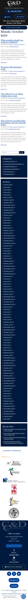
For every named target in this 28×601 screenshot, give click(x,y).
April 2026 (7, 194)
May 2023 (7, 284)
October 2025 (8, 210)
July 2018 (6, 419)
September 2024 (9, 243)
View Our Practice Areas (14, 27)
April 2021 (7, 347)
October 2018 (8, 411)
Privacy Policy (17, 593)
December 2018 (8, 406)
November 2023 (9, 268)
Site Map (10, 593)
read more (4, 62)
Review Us (14, 580)
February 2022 (8, 322)
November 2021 (8, 329)
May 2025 (7, 223)
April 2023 (7, 286)
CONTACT (21, 16)
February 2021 (8, 352)
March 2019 (7, 398)
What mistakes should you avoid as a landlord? (12, 41)
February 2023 (8, 291)
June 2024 (7, 251)
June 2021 (7, 342)
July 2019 (6, 391)
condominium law (9, 161)
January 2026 (8, 202)
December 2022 (8, 296)
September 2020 (9, 365)
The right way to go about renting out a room (12, 95)
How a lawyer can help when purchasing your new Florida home (13, 123)
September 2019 (9, 385)
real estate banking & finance (13, 164)
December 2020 (9, 357)
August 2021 (7, 337)
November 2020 (9, 360)
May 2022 (6, 314)
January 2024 (8, 263)
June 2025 (7, 220)
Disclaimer (4, 593)
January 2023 (8, 294)
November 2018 (9, 408)
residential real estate (15, 100)
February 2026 (8, 200)
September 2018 (9, 413)
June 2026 (7, 189)
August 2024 (7, 245)
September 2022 (9, 304)
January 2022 (8, 324)
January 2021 (8, 355)
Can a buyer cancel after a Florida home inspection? (14, 434)
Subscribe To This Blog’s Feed (12, 450)
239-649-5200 (16, 11)
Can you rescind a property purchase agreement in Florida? (13, 442)
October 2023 (8, 271)
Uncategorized (8, 174)
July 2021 (6, 340)
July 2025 (6, 217)
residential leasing (14, 46)
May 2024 (7, 253)
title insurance (13, 73)
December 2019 (8, 378)
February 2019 (8, 401)
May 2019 (7, 396)
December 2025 (8, 205)
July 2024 (6, 248)
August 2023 (7, 276)
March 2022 (7, 319)
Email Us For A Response (14, 567)
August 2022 (7, 307)
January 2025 (8, 233)
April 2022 (7, 317)
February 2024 (8, 261)
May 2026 (7, 192)
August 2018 (7, 416)
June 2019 (7, 393)
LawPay (14, 586)
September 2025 (9, 212)
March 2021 (7, 350)
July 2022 (6, 309)
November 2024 (9, 238)
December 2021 (8, 327)
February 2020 (8, 373)
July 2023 (6, 279)
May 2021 (6, 345)
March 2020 (7, 370)
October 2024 (8, 240)
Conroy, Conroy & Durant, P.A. (17, 44)
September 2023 (9, 273)
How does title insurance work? (11, 68)
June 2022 (7, 312)
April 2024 (7, 256)
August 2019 (7, 388)
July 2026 (6, 187)
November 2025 (9, 207)
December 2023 (8, 266)
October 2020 (8, 363)
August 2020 (7, 368)
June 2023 (7, 281)
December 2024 (9, 235)
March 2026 (7, 197)
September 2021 (9, 335)
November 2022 (8, 299)
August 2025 (7, 215)
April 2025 (7, 225)
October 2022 (8, 301)
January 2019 (8, 403)
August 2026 (7, 184)
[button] (7, 17)
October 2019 (8, 383)
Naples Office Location (14, 545)
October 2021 (8, 332)
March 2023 (7, 289)
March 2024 (7, 258)
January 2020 (8, 375)
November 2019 (9, 380)
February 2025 (8, 230)
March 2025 (7, 228)
